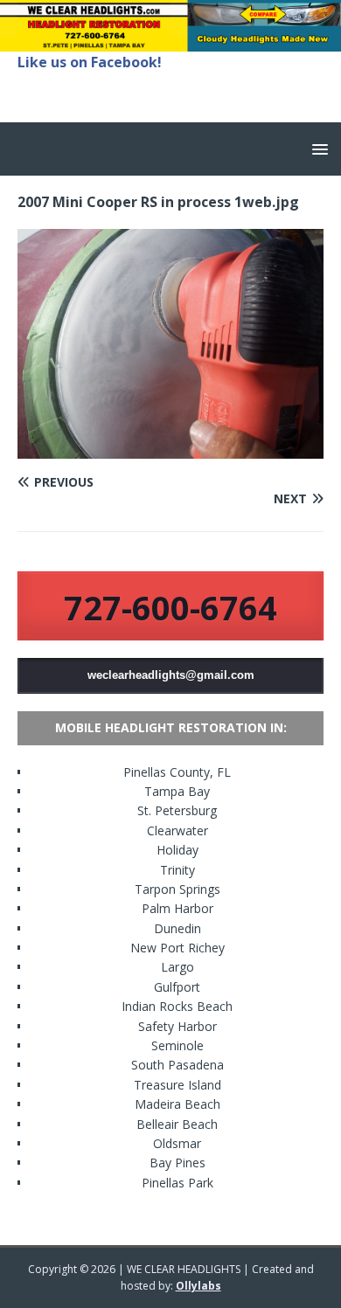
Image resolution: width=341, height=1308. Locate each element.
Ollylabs (198, 1285)
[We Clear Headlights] (170, 40)
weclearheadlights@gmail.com (170, 675)
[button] (317, 148)
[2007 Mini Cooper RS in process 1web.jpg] (170, 447)
